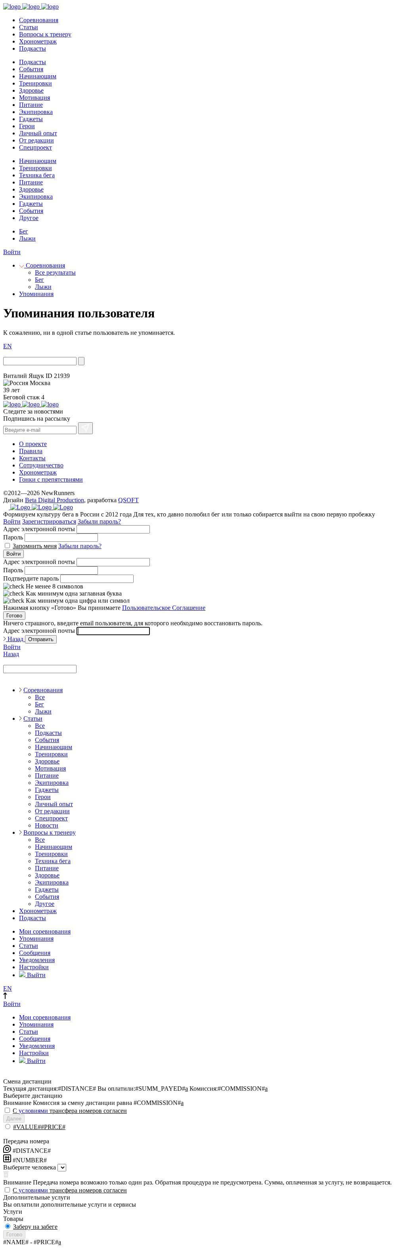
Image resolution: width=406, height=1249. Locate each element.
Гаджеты (31, 119)
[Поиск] (81, 361)
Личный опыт (38, 133)
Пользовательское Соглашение (163, 607)
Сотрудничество (41, 465)
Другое (28, 217)
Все (40, 697)
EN (7, 346)
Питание (31, 104)
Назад (15, 639)
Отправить (41, 639)
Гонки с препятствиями (51, 479)
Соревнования (38, 20)
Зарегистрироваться (49, 521)
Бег (23, 231)
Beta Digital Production (54, 500)
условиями (33, 1110)
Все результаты (55, 272)
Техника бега (37, 175)
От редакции (36, 140)
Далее (13, 1119)
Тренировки (35, 83)
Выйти (35, 975)
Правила (30, 451)
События (31, 69)
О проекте (33, 443)
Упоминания (36, 293)
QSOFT (128, 500)
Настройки (34, 967)
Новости (46, 825)
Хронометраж (38, 41)
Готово (14, 616)
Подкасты (32, 48)
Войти (12, 252)
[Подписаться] (85, 428)
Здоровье (31, 90)
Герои (27, 126)
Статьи (28, 27)
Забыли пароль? (99, 521)
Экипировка (36, 111)
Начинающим (37, 76)
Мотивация (34, 97)
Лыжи (27, 238)
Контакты (32, 458)
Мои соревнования (45, 931)
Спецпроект (35, 147)
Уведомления (37, 960)
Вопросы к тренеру (45, 34)
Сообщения (34, 952)
